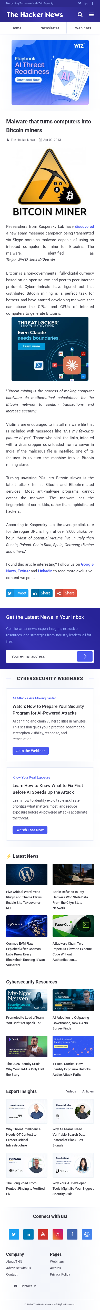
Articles (88, 1091)
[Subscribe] (85, 656)
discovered (84, 226)
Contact (11, 1274)
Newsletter (50, 28)
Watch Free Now (30, 830)
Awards (55, 1268)
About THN (14, 1261)
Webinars (83, 28)
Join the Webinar (30, 751)
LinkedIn (45, 571)
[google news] (86, 1234)
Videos (71, 1091)
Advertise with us (18, 1268)
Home (17, 28)
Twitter (24, 571)
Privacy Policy (60, 1274)
